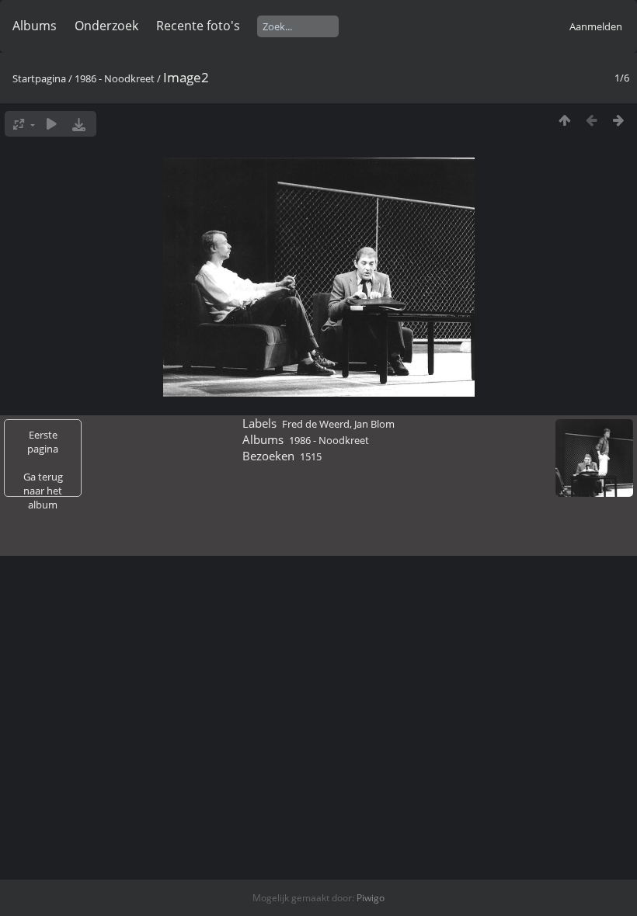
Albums (34, 25)
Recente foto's (198, 25)
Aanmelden (595, 26)
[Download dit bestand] (78, 124)
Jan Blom (374, 424)
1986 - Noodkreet (115, 78)
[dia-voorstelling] (51, 124)
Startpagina (39, 78)
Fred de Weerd (316, 424)
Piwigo (371, 897)
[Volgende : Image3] (618, 120)
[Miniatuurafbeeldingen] (564, 120)
